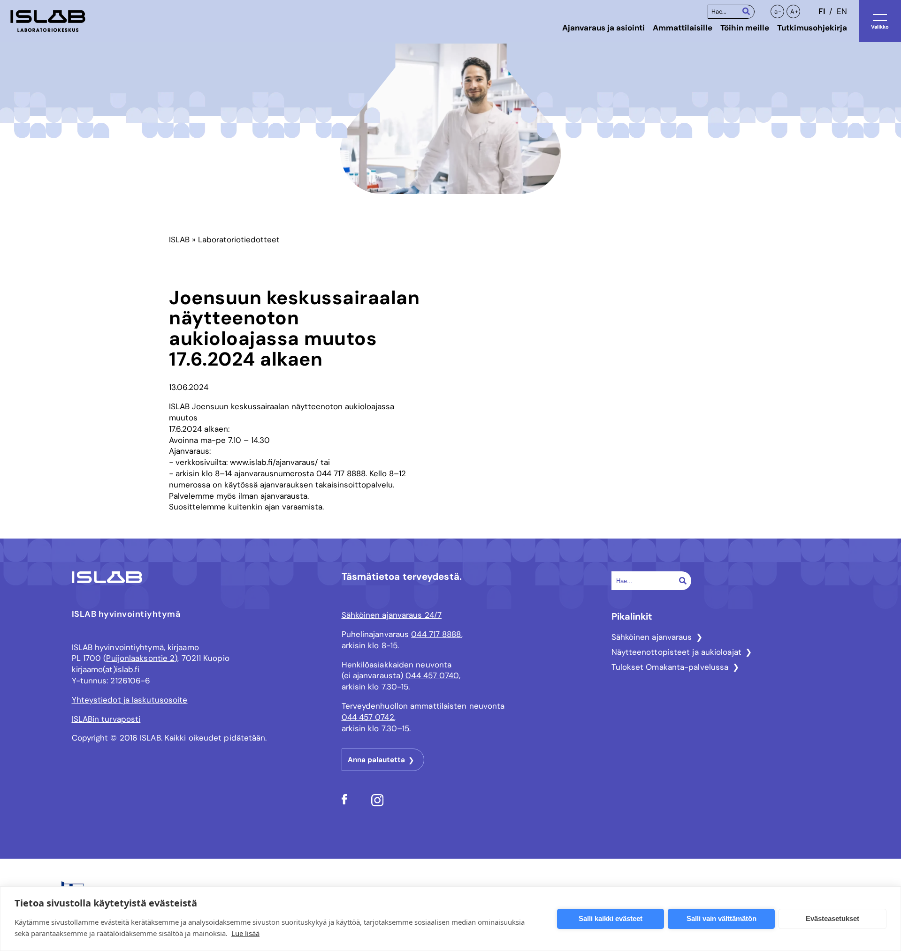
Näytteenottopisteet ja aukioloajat (676, 652)
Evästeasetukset (832, 918)
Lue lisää (245, 933)
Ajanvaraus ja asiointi (603, 27)
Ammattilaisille (682, 27)
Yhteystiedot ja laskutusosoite (130, 700)
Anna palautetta (376, 759)
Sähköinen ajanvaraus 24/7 (392, 615)
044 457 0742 (368, 717)
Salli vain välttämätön (721, 918)
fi (821, 11)
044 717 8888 (436, 634)
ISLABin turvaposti (106, 719)
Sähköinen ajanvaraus (651, 637)
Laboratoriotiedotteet (239, 239)
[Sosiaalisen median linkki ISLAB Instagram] (377, 804)
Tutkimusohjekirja (812, 27)
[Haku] (746, 11)
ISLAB (179, 239)
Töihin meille (744, 27)
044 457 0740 (431, 675)
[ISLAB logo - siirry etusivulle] (48, 21)
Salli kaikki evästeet (610, 918)
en (842, 11)
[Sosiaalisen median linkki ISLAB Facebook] (344, 802)
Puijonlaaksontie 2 (140, 658)
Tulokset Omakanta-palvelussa (670, 667)
